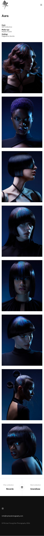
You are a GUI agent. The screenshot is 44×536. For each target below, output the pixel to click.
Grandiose (35, 488)
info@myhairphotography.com (12, 516)
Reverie (10, 488)
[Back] (22, 487)
